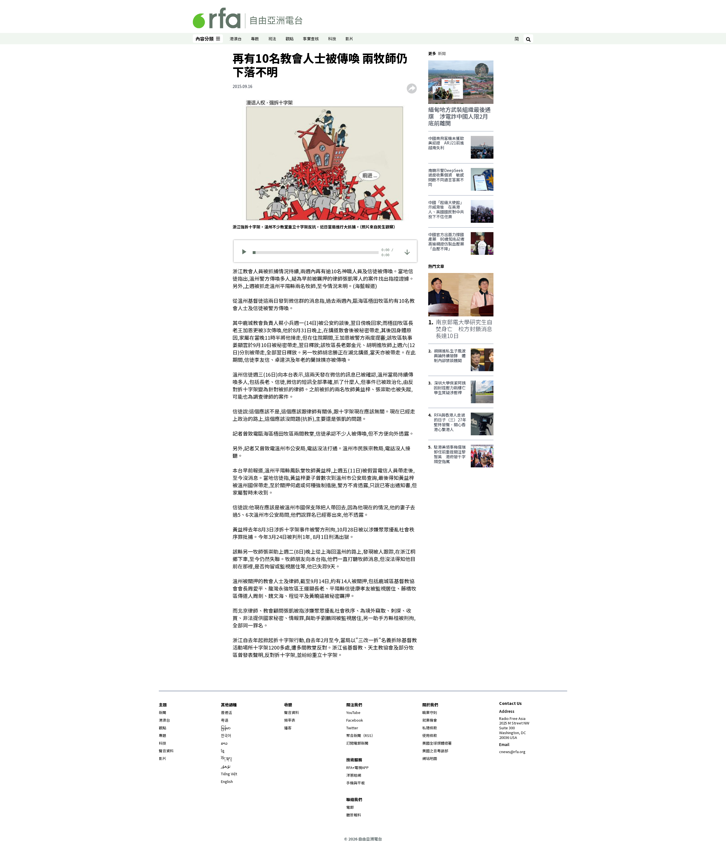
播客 (288, 727)
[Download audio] (407, 252)
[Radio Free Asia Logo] (247, 17)
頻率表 (289, 720)
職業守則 (429, 712)
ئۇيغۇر (226, 766)
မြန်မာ (226, 727)
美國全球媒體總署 (437, 743)
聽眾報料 (353, 815)
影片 (349, 38)
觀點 (290, 38)
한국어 (226, 735)
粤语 (224, 720)
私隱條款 (429, 727)
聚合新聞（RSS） (360, 735)
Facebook (354, 720)
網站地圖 (429, 758)
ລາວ (224, 743)
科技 (332, 38)
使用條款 (429, 735)
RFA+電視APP (357, 767)
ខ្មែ (222, 750)
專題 (255, 38)
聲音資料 (166, 750)
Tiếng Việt (229, 773)
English (227, 781)
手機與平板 (355, 782)
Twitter (352, 727)
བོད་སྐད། (226, 758)
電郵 (350, 807)
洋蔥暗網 (353, 775)
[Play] (246, 252)
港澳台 (236, 38)
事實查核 (311, 38)
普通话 (226, 712)
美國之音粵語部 (435, 750)
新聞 (162, 712)
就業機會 (429, 720)
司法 (272, 38)
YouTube (353, 712)
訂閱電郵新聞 (357, 743)
